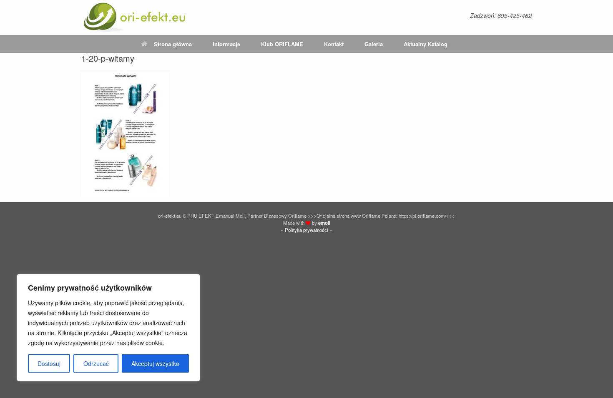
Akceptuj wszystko (155, 363)
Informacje (226, 44)
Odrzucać (96, 363)
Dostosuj (49, 363)
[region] (108, 327)
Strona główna (173, 44)
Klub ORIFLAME (282, 44)
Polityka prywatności (306, 229)
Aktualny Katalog (425, 44)
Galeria (373, 44)
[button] (519, 44)
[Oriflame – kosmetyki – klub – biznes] (134, 17)
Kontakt (334, 44)
